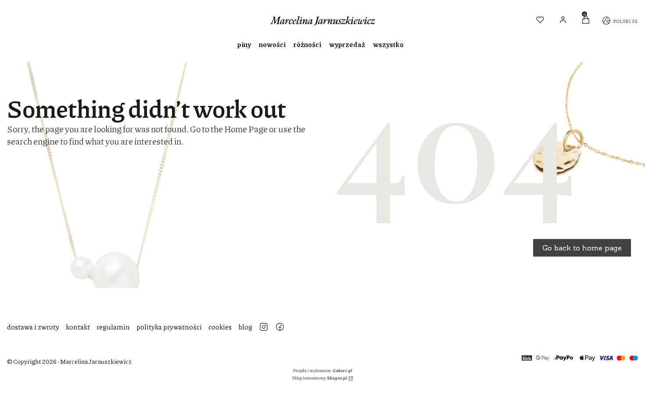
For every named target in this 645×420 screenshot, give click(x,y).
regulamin (113, 327)
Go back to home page (582, 247)
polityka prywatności (169, 327)
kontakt (78, 327)
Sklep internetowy (319, 378)
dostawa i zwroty (33, 327)
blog (245, 327)
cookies (220, 327)
